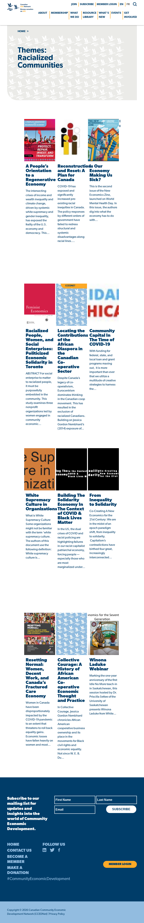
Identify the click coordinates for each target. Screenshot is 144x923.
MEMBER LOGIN (107, 4)
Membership (59, 13)
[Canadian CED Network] (20, 11)
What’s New (104, 15)
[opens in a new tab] (44, 850)
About (42, 13)
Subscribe (87, 4)
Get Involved (130, 15)
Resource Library (89, 15)
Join (74, 4)
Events (116, 13)
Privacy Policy (57, 914)
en (121, 4)
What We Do (74, 15)
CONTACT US (19, 851)
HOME (13, 845)
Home (22, 31)
